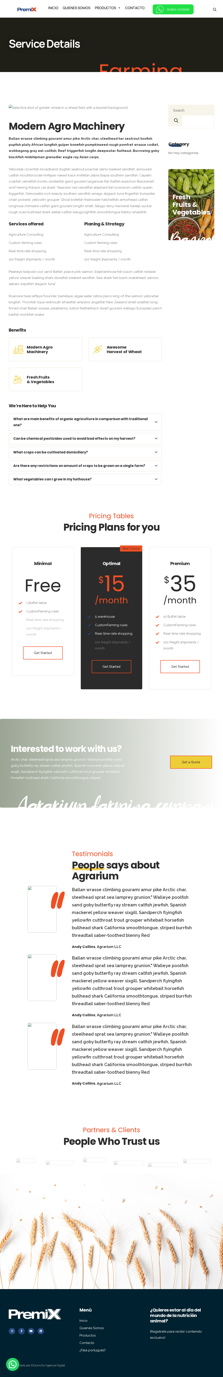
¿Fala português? (92, 1350)
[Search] (175, 121)
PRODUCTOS (105, 7)
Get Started (43, 653)
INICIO (53, 7)
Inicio (83, 1321)
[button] (12, 1364)
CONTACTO (135, 7)
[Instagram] (12, 1331)
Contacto (86, 1343)
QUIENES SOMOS (76, 7)
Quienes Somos (91, 1328)
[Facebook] (21, 1331)
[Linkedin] (40, 1331)
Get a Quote (191, 762)
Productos (87, 1335)
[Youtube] (31, 1331)
